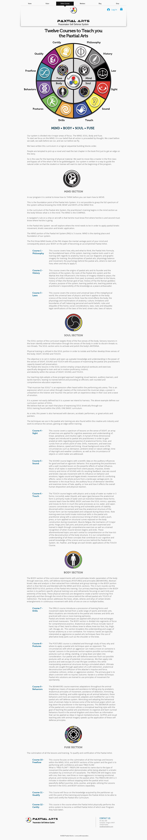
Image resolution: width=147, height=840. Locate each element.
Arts (73, 20)
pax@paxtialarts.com (106, 826)
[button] (121, 8)
